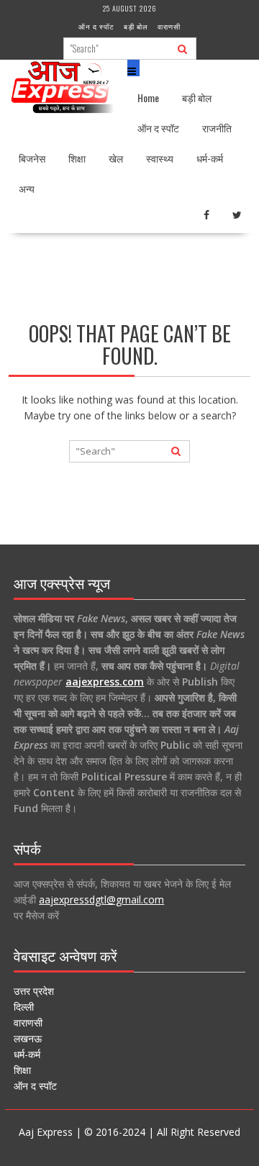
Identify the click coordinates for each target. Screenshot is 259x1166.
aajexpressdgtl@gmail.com (101, 899)
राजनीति (217, 127)
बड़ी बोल (136, 26)
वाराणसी (169, 26)
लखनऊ (28, 1038)
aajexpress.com (104, 681)
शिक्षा (77, 157)
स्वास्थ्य (159, 157)
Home (148, 97)
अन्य (27, 188)
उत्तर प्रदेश (34, 991)
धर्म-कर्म (209, 157)
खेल (116, 157)
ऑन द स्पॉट (96, 26)
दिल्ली (24, 1007)
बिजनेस (32, 157)
